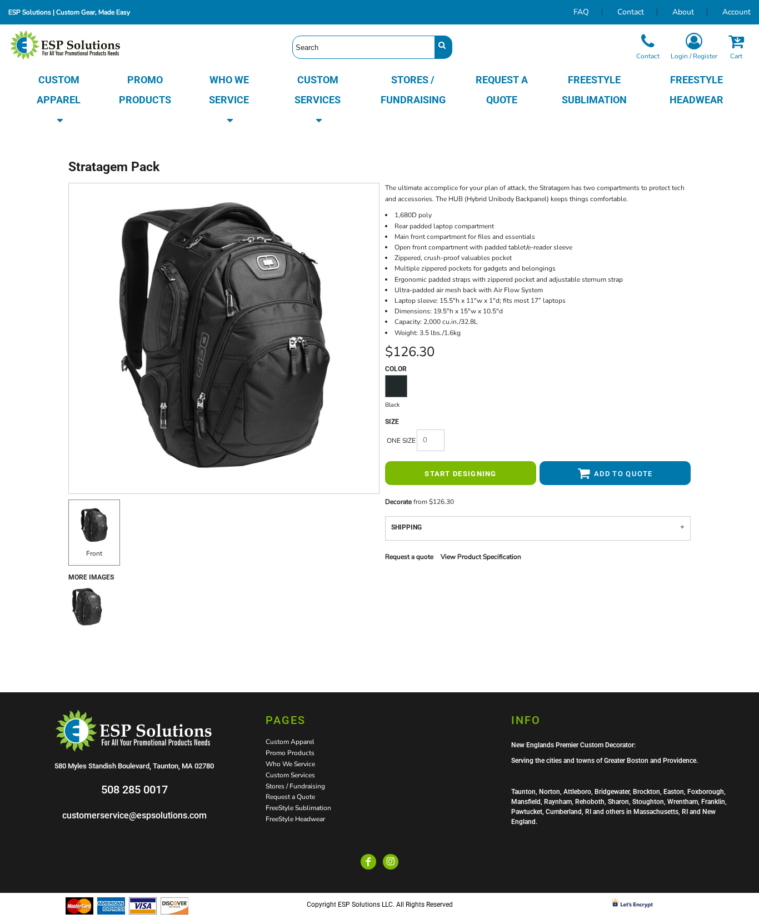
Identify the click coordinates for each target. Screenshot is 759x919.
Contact (630, 12)
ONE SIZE (401, 440)
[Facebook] (368, 862)
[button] (59, 100)
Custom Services (290, 775)
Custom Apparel (290, 741)
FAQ (581, 12)
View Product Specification (481, 556)
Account (736, 12)
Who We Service (290, 764)
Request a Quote (290, 796)
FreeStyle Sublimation (298, 807)
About (683, 12)
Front (94, 553)
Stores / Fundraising (295, 786)
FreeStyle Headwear (295, 819)
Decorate (398, 501)
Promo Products (290, 752)
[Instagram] (390, 862)
